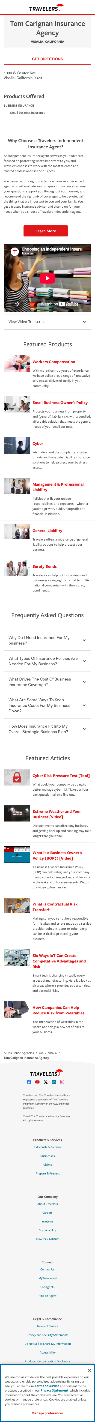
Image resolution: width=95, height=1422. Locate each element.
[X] (47, 1082)
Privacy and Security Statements (47, 1335)
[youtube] (39, 1082)
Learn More (46, 230)
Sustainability (47, 1230)
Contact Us (47, 1269)
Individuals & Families (47, 1147)
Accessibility (48, 1352)
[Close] (89, 1370)
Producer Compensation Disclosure (47, 1361)
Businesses (47, 1156)
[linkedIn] (56, 1082)
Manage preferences (47, 1413)
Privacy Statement (54, 1390)
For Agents (47, 1287)
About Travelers (47, 1204)
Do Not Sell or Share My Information (47, 1344)
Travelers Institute (47, 1239)
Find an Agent (47, 1296)
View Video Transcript (27, 321)
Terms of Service (47, 1326)
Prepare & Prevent (48, 1173)
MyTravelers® (48, 1278)
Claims (47, 1165)
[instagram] (64, 1082)
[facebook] (31, 1082)
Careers (47, 1213)
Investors (47, 1221)
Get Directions (47, 58)
